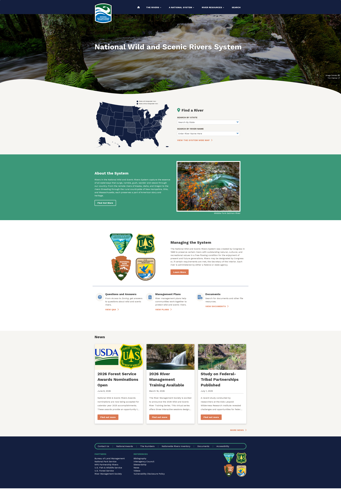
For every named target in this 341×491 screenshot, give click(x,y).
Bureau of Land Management (110, 458)
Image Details (331, 75)
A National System (181, 7)
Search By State (187, 117)
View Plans (162, 309)
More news (237, 430)
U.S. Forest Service (104, 471)
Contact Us (103, 446)
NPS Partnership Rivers (106, 465)
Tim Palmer (333, 78)
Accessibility (222, 446)
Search (236, 7)
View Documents (215, 306)
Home (138, 7)
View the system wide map (193, 140)
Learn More (179, 272)
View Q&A (110, 309)
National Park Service (105, 462)
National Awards (124, 446)
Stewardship (140, 465)
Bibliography (140, 458)
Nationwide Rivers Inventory (176, 446)
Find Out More (105, 203)
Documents (203, 446)
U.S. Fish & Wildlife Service (108, 468)
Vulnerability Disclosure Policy (149, 474)
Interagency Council (144, 462)
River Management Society (108, 474)
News (136, 468)
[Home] (103, 13)
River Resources (212, 7)
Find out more (108, 417)
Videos (137, 471)
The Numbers (147, 446)
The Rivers (153, 7)
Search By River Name (190, 129)
